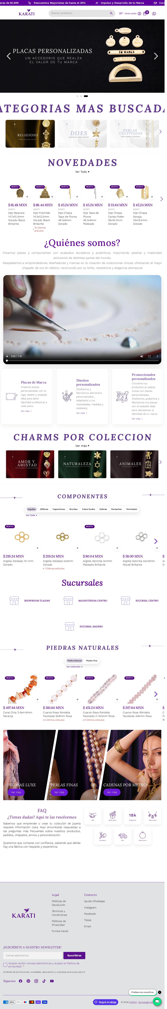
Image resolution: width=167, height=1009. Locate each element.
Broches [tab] (73, 509)
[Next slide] (155, 541)
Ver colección (73, 666)
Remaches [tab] (116, 509)
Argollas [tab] (32, 509)
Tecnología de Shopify (149, 1002)
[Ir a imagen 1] (78, 96)
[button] (121, 13)
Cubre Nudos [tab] (88, 509)
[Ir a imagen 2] (83, 96)
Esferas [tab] (103, 509)
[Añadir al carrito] (27, 196)
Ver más (81, 445)
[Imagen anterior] (9, 56)
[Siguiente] (161, 199)
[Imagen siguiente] (156, 56)
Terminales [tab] (131, 509)
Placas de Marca (27, 397)
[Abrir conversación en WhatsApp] (154, 14)
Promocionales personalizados (138, 397)
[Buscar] (111, 13)
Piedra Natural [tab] (74, 660)
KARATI (11, 209)
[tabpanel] (82, 547)
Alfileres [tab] (44, 509)
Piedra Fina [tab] (91, 660)
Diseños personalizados (82, 397)
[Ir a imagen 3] (87, 96)
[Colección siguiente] (160, 131)
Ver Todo (81, 171)
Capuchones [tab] (59, 509)
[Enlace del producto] (19, 205)
